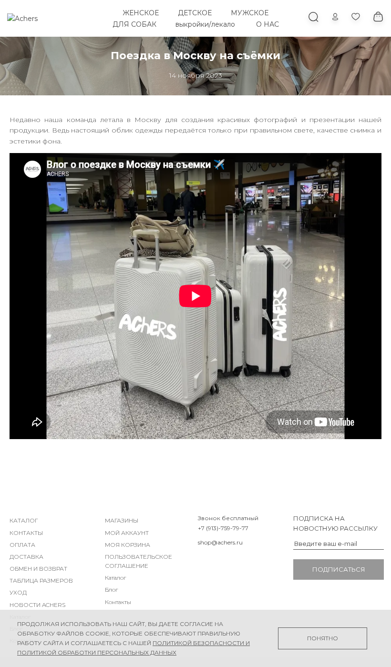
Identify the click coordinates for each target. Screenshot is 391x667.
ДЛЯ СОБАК (134, 24)
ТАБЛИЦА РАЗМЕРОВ (41, 580)
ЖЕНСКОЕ (141, 13)
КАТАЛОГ (24, 520)
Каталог (115, 577)
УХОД (18, 592)
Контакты (118, 601)
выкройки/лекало (205, 24)
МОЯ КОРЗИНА (127, 544)
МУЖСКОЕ (249, 13)
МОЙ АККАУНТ (127, 532)
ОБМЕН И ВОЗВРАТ (38, 568)
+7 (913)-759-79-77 (223, 528)
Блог (111, 589)
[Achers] (22, 18)
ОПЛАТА (22, 544)
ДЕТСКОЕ (195, 13)
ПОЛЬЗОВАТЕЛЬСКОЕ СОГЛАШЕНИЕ (138, 561)
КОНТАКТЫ (26, 532)
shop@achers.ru (220, 542)
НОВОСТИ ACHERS (37, 604)
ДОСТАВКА (26, 556)
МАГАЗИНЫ (121, 520)
